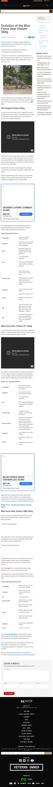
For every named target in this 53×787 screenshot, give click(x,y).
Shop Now (26, 711)
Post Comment (9, 693)
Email (22, 683)
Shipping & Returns (26, 742)
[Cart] (47, 5)
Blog (26, 719)
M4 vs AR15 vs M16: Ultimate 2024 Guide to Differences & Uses (44, 58)
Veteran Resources (38, 0)
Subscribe (48, 753)
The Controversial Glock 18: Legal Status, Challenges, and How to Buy (44, 87)
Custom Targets (26, 733)
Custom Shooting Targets (26, 714)
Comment (7, 669)
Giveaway (26, 717)
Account (47, 0)
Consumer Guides (26, 725)
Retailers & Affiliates (26, 736)
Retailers (26, 722)
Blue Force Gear (5, 42)
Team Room (26, 739)
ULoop (8, 568)
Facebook (5, 646)
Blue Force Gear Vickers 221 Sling (13, 478)
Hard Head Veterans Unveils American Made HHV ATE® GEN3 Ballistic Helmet (44, 107)
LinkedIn (19, 646)
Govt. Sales (26, 728)
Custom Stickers (26, 730)
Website (37, 683)
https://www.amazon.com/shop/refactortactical (21, 654)
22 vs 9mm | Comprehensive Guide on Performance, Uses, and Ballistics (44, 74)
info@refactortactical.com (28, 707)
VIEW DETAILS (26, 214)
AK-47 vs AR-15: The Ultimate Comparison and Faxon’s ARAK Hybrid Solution (44, 81)
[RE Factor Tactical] (26, 6)
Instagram (11, 646)
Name (6, 683)
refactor (4, 37)
